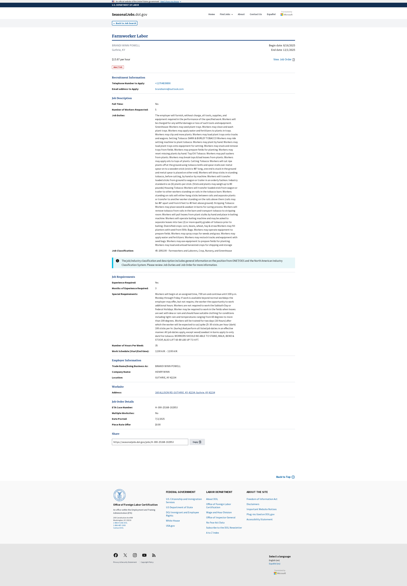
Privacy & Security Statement (125, 562)
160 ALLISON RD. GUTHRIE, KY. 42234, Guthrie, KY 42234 (185, 392)
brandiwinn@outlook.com (169, 89)
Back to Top (283, 477)
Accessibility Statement (260, 519)
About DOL (212, 499)
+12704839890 (163, 83)
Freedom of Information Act (262, 499)
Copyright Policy (147, 562)
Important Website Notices (262, 509)
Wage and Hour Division (219, 512)
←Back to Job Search (124, 23)
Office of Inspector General (220, 517)
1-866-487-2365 (119, 525)
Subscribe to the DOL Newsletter (224, 527)
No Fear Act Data (215, 522)
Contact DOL (118, 528)
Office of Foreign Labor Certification (218, 505)
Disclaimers (253, 504)
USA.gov (170, 525)
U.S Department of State (179, 507)
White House (173, 520)
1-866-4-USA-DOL (120, 523)
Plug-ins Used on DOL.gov (260, 514)
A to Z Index (212, 532)
